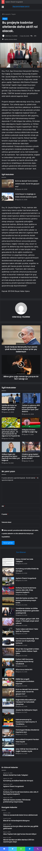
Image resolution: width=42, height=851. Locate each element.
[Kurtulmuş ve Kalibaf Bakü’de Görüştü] (8, 572)
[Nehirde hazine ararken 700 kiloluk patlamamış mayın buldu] (8, 601)
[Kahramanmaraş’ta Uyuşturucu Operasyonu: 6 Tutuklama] (8, 722)
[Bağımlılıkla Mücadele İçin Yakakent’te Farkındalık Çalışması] (8, 703)
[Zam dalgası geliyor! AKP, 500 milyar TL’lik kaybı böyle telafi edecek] (8, 622)
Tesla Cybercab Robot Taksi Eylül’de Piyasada (27, 630)
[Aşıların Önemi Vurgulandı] (8, 581)
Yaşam (13, 14)
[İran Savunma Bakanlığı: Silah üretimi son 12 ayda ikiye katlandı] (8, 642)
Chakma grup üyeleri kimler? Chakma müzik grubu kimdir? (31, 456)
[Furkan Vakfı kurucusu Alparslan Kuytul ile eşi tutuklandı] (8, 662)
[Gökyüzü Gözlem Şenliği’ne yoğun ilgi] (31, 422)
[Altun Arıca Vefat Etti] (8, 672)
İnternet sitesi (6, 522)
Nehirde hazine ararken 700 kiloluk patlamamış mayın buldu (26, 600)
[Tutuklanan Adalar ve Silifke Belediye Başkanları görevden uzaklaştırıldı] (8, 611)
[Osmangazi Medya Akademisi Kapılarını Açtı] (8, 733)
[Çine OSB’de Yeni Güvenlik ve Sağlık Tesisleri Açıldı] (8, 752)
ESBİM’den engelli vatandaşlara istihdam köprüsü (25, 681)
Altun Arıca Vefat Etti (24, 669)
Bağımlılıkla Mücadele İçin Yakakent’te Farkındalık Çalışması (26, 702)
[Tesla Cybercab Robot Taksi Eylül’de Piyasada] (8, 632)
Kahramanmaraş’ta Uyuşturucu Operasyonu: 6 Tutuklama (26, 721)
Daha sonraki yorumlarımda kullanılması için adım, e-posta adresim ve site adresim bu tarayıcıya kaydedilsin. (20, 533)
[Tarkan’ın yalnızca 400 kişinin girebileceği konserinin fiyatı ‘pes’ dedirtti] (31, 398)
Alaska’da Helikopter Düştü (26, 710)
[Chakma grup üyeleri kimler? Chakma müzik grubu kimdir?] (31, 447)
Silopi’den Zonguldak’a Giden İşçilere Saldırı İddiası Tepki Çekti (27, 651)
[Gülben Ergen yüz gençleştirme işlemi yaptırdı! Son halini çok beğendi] (11, 447)
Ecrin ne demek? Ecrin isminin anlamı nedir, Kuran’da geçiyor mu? (27, 184)
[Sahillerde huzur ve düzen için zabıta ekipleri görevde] (11, 398)
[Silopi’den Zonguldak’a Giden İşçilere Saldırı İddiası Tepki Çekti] (8, 652)
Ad (3, 506)
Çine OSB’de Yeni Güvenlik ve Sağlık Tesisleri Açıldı (27, 750)
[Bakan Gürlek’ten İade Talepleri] (8, 562)
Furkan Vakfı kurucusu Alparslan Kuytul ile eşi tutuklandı (24, 661)
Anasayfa (7, 14)
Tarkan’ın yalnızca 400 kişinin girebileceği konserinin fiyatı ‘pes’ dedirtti (31, 408)
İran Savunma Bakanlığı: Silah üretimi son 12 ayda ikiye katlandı (27, 641)
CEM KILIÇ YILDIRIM (11, 36)
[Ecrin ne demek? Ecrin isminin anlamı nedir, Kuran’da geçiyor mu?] (8, 184)
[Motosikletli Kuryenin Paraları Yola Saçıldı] (8, 742)
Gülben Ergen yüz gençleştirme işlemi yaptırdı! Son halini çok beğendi (11, 457)
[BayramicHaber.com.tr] (21, 6)
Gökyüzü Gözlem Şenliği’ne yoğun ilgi (29, 431)
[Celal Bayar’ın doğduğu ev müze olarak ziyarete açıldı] (8, 197)
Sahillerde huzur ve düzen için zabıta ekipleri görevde (9, 407)
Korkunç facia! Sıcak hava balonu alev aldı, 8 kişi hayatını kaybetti (26, 590)
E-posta (5, 514)
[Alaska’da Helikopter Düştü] (8, 713)
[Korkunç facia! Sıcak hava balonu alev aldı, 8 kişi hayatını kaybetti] (8, 591)
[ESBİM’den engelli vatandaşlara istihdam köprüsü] (8, 682)
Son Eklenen (21, 552)
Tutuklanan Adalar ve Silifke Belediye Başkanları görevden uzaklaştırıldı (27, 610)
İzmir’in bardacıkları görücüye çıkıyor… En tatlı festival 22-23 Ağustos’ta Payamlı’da (11, 433)
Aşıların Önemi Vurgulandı (14, 2)
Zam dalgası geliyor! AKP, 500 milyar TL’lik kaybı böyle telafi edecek (27, 621)
